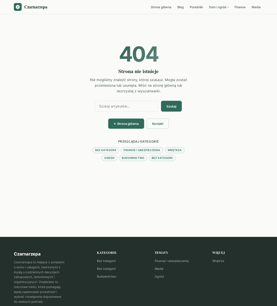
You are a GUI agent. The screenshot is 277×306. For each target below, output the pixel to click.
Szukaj (171, 106)
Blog (180, 7)
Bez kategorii (105, 150)
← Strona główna (126, 123)
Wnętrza (175, 150)
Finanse (240, 7)
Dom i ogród (217, 7)
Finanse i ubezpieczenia (142, 150)
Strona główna (161, 7)
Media (256, 7)
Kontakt (157, 123)
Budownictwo (133, 158)
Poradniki (196, 7)
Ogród (109, 158)
